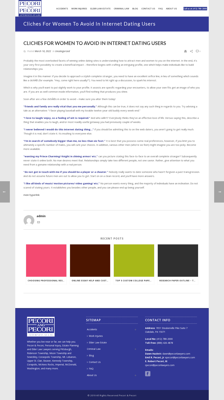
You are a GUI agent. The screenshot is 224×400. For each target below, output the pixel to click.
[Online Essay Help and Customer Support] (90, 260)
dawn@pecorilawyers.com (176, 353)
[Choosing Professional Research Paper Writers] (46, 260)
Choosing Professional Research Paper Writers (47, 280)
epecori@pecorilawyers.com (180, 357)
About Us (171, 8)
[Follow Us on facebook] (147, 374)
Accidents (62, 8)
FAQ (160, 8)
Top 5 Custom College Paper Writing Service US (134, 280)
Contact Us (148, 8)
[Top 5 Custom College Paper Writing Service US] (134, 260)
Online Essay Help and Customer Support (91, 280)
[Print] (185, 51)
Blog (135, 8)
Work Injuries (79, 8)
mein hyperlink (31, 194)
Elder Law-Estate (100, 8)
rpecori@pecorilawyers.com (159, 365)
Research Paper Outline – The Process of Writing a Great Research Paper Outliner (178, 280)
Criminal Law (121, 8)
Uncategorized (62, 51)
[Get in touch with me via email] (38, 222)
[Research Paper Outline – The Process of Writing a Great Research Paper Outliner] (178, 260)
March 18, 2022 (43, 51)
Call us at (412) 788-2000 (195, 8)
